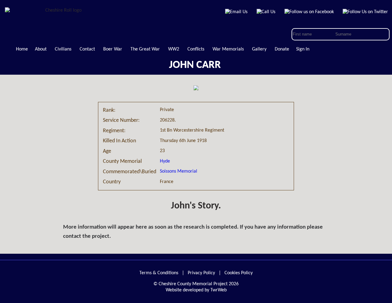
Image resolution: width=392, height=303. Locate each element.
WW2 (173, 49)
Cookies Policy (238, 273)
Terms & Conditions (158, 273)
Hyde (165, 161)
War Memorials (228, 49)
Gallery (259, 49)
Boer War (112, 49)
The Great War (145, 49)
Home (22, 49)
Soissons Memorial (178, 171)
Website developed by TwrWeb (196, 290)
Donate (282, 49)
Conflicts (195, 49)
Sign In (302, 49)
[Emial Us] (236, 12)
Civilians (63, 49)
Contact (87, 49)
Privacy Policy (201, 273)
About (41, 49)
